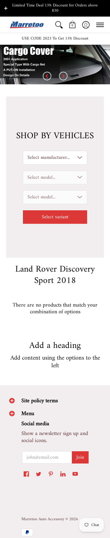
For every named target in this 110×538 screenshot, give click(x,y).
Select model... (41, 177)
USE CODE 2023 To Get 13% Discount (55, 38)
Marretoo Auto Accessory (42, 519)
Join (80, 457)
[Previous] (47, 76)
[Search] (59, 25)
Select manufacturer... (49, 157)
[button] (72, 25)
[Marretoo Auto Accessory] (26, 25)
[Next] (63, 76)
